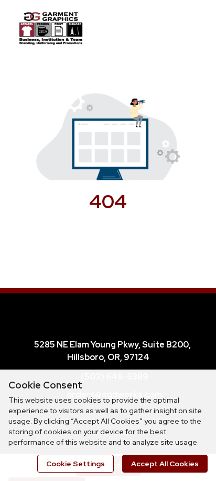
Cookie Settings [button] (75, 463)
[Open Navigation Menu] (187, 31)
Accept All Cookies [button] (165, 463)
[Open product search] (166, 31)
